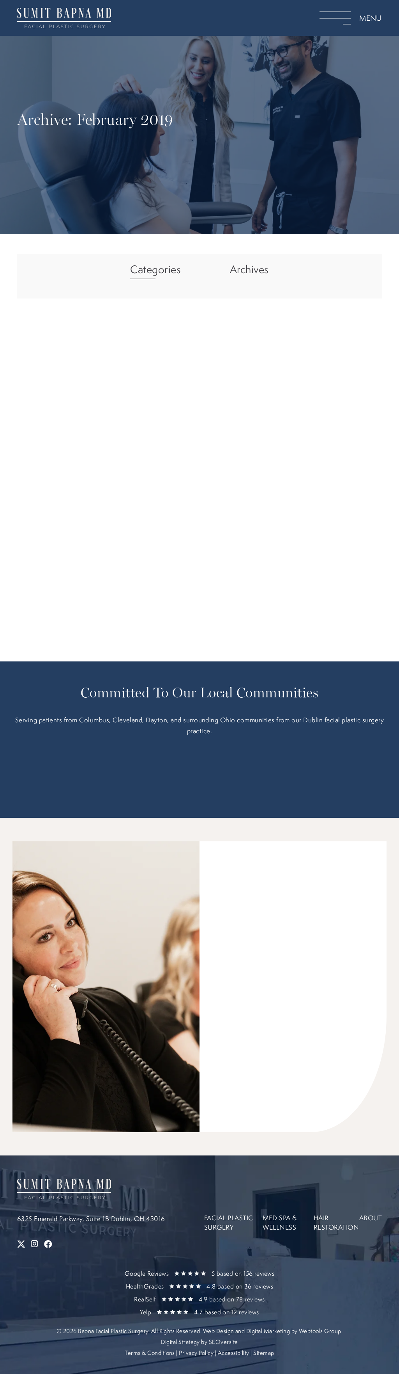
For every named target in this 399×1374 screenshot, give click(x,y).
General (82, 512)
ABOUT (370, 1217)
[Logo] (74, 18)
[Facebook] (48, 1244)
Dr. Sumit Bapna (73, 506)
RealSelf (199, 1299)
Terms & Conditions (150, 1353)
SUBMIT (261, 1056)
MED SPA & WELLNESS (280, 1222)
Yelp (199, 1312)
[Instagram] (35, 1244)
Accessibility (233, 1353)
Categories (155, 270)
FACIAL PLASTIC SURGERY (228, 1222)
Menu (370, 18)
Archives (249, 270)
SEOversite (223, 1342)
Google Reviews (200, 1273)
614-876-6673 (274, 936)
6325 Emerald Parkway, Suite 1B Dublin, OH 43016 (91, 1218)
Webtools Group (320, 1331)
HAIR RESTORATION (336, 1222)
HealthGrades (199, 1286)
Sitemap (263, 1353)
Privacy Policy (196, 1353)
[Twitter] (22, 1244)
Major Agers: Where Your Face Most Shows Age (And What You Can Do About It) (106, 536)
